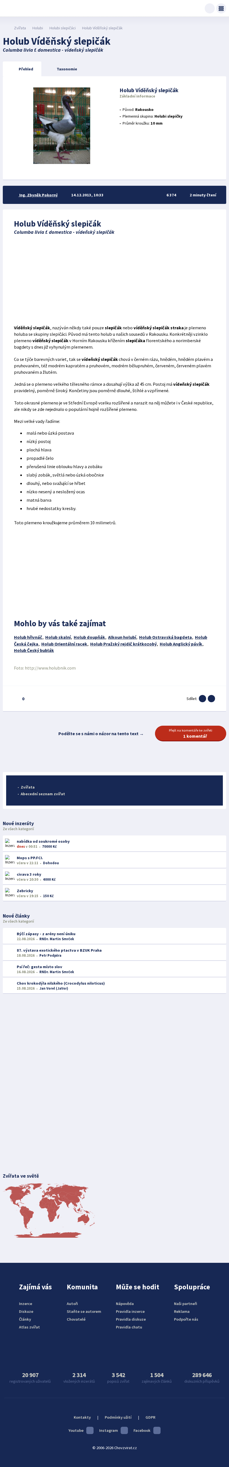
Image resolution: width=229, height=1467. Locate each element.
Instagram (108, 1430)
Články (25, 1319)
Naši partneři (185, 1303)
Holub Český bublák (34, 650)
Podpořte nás (186, 1319)
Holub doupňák (89, 637)
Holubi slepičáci (62, 27)
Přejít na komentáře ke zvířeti (190, 733)
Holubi (37, 27)
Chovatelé (76, 1319)
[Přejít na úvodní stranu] (6, 27)
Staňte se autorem (84, 1311)
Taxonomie (67, 69)
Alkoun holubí (122, 637)
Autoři (72, 1303)
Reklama (182, 1311)
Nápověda (125, 1303)
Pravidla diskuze (131, 1319)
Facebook (142, 1430)
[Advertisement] (114, 280)
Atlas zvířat (29, 1327)
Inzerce (25, 1303)
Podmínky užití (118, 1417)
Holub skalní (58, 637)
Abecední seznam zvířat (43, 793)
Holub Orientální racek (64, 644)
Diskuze (26, 1311)
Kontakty (82, 1417)
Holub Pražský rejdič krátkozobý (123, 644)
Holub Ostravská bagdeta (165, 637)
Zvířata (20, 27)
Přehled (26, 69)
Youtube (76, 1430)
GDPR (150, 1417)
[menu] (221, 8)
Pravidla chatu (129, 1327)
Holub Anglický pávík (181, 644)
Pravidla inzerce (130, 1311)
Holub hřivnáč (28, 637)
